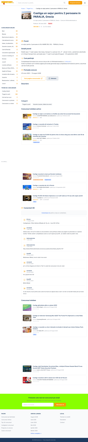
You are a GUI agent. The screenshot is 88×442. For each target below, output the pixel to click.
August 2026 (34, 417)
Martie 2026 (34, 430)
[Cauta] (64, 3)
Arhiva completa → (36, 433)
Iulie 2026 (33, 419)
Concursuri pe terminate (8, 417)
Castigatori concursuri (7, 425)
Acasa (23, 8)
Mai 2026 (33, 425)
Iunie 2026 (34, 422)
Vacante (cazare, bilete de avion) (42, 104)
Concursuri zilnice (6, 419)
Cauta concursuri (6, 430)
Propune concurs (75, 2)
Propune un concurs (7, 428)
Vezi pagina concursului (32, 78)
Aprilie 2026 (34, 428)
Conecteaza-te (46, 213)
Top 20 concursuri (6, 422)
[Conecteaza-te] (85, 2)
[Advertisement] (10, 16)
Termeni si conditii (65, 417)
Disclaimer (63, 419)
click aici (67, 61)
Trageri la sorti (30, 8)
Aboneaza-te (60, 404)
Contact (62, 422)
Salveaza (53, 78)
